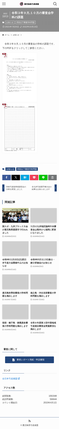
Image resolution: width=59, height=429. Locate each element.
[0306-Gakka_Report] (19, 128)
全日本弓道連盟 (10, 378)
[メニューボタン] (4, 4)
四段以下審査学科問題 (26, 22)
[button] (6, 177)
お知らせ (9, 22)
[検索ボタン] (55, 4)
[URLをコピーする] (52, 177)
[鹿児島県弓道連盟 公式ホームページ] (29, 4)
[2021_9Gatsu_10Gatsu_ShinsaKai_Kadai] (19, 78)
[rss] (29, 421)
